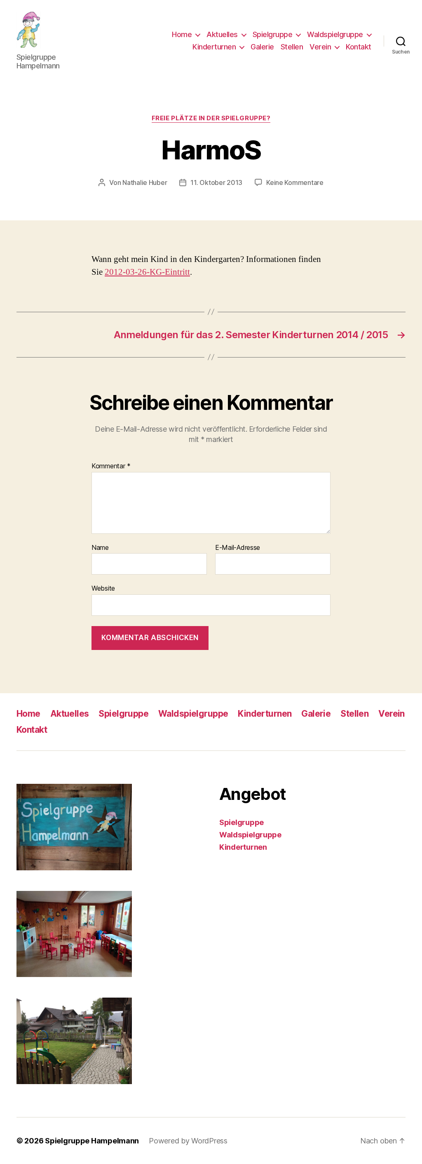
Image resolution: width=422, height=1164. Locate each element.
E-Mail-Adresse (237, 548)
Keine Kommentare (295, 182)
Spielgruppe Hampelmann (92, 1140)
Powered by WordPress (188, 1140)
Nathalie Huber (144, 182)
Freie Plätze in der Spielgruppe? (211, 118)
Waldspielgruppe (335, 34)
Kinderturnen (214, 46)
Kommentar (111, 466)
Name (100, 548)
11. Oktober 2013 (216, 182)
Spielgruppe (273, 34)
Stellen (292, 46)
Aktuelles (222, 34)
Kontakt (358, 46)
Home (182, 34)
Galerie (262, 46)
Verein (320, 46)
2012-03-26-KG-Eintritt (147, 272)
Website (103, 588)
